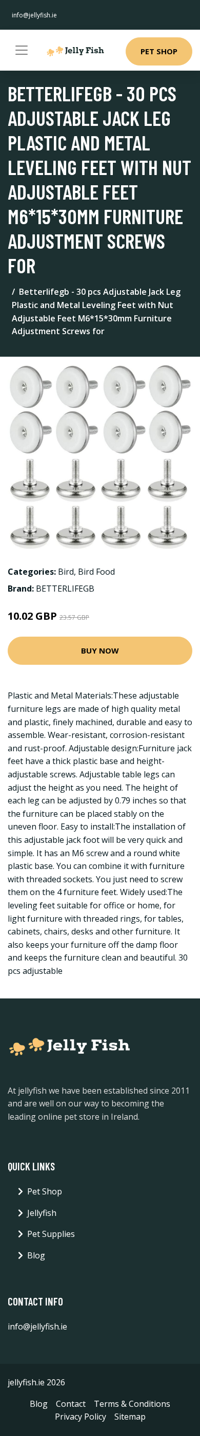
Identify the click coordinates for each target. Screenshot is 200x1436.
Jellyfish (41, 1213)
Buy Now (100, 650)
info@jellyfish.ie (34, 15)
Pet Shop (159, 51)
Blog (36, 1255)
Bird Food (96, 571)
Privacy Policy (80, 1416)
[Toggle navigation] (21, 50)
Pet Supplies (51, 1233)
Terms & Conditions (132, 1403)
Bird (66, 571)
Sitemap (130, 1416)
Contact (71, 1403)
